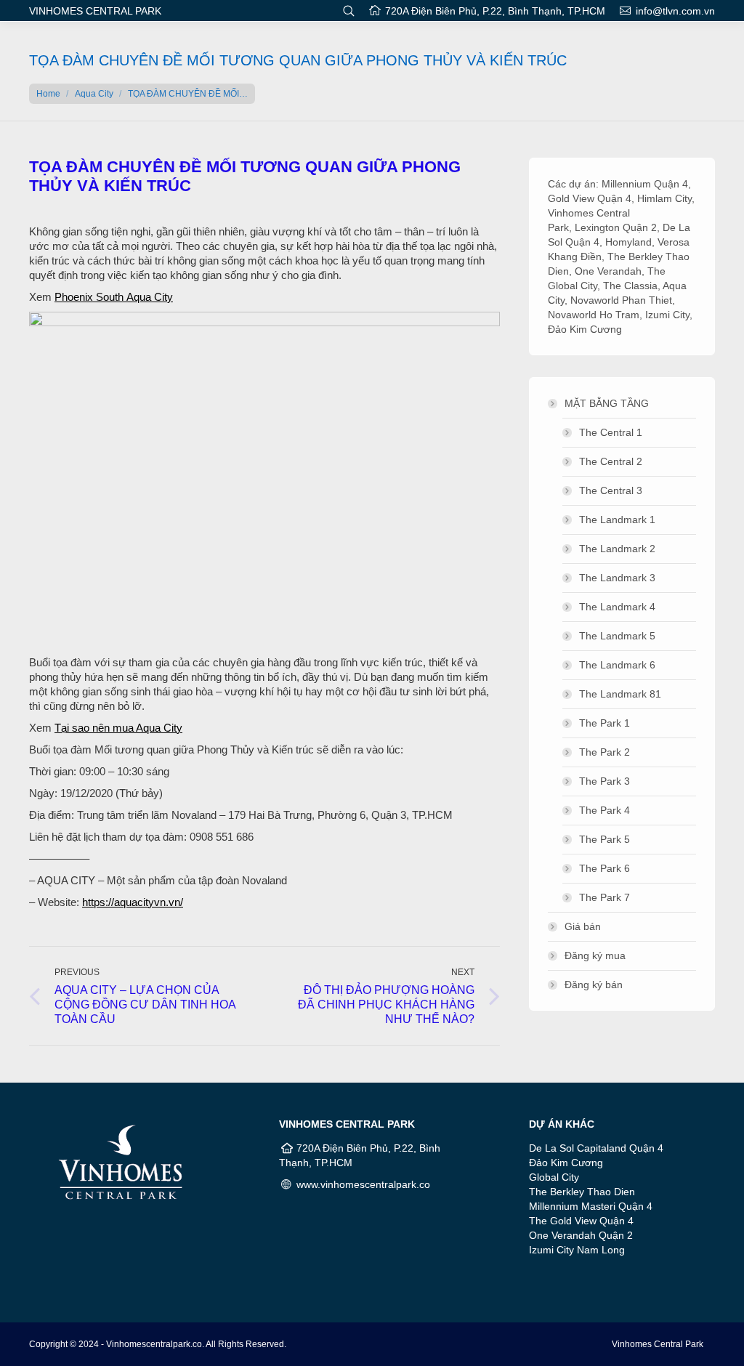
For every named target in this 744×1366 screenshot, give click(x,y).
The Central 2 (610, 461)
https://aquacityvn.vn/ (132, 902)
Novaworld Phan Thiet (621, 300)
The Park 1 (604, 723)
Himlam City (664, 198)
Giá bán (583, 926)
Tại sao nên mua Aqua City (118, 728)
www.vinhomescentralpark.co (363, 1184)
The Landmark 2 (617, 548)
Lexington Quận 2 (616, 227)
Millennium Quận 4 (645, 184)
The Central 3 (610, 490)
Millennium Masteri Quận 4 (590, 1206)
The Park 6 (604, 868)
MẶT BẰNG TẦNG (607, 403)
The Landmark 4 (617, 607)
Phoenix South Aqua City (113, 297)
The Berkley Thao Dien (582, 1191)
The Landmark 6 (617, 665)
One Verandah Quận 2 (581, 1235)
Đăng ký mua (595, 955)
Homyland (628, 242)
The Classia (630, 285)
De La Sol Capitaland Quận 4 (596, 1148)
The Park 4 (604, 810)
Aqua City (94, 94)
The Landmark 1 (617, 519)
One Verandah (608, 271)
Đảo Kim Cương (585, 329)
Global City (554, 1177)
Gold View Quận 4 (589, 198)
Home (48, 94)
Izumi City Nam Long (577, 1250)
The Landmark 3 (617, 577)
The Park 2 (604, 752)
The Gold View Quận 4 (581, 1220)
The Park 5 (604, 839)
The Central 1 (610, 432)
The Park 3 (604, 781)
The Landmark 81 (620, 694)
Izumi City (667, 314)
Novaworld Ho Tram (593, 314)
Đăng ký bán (594, 984)
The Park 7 (604, 897)
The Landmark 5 (617, 636)
